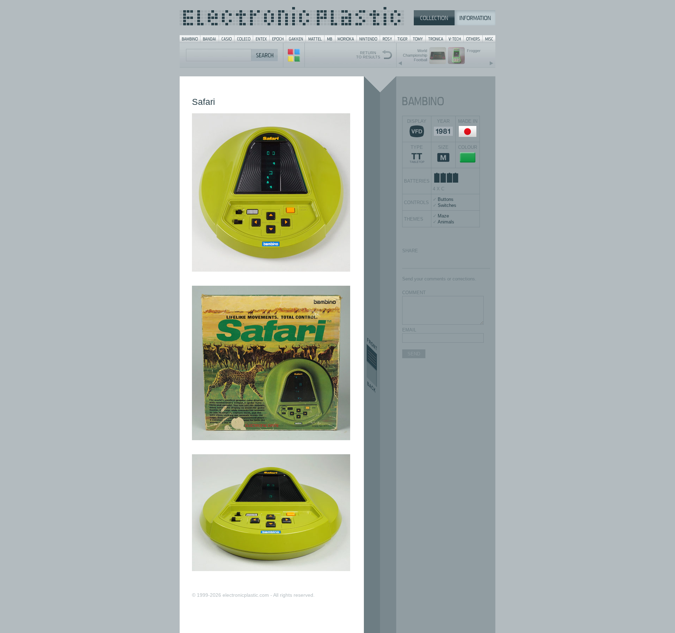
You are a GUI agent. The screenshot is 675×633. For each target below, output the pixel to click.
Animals (446, 221)
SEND (413, 353)
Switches (447, 205)
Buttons (446, 199)
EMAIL (409, 330)
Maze (443, 216)
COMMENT (414, 292)
